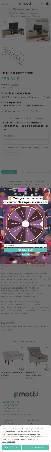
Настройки (11, 447)
